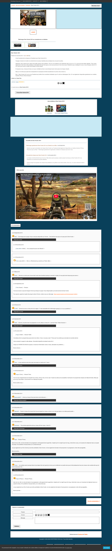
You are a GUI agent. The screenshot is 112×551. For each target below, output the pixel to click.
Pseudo (23, 512)
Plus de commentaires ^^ (94, 501)
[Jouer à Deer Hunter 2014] (33, 19)
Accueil (13, 5)
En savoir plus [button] (68, 547)
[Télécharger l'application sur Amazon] (32, 46)
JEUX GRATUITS (27, 1)
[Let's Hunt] (49, 105)
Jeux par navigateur (20, 5)
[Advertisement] (79, 19)
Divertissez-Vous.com (16, 1)
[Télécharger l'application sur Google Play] (17, 46)
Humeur (23, 515)
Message (23, 518)
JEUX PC (35, 1)
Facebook (28, 5)
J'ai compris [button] (106, 547)
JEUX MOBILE (43, 1)
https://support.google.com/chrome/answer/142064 (65, 294)
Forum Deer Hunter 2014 (23, 92)
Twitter (86, 534)
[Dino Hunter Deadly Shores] (61, 105)
